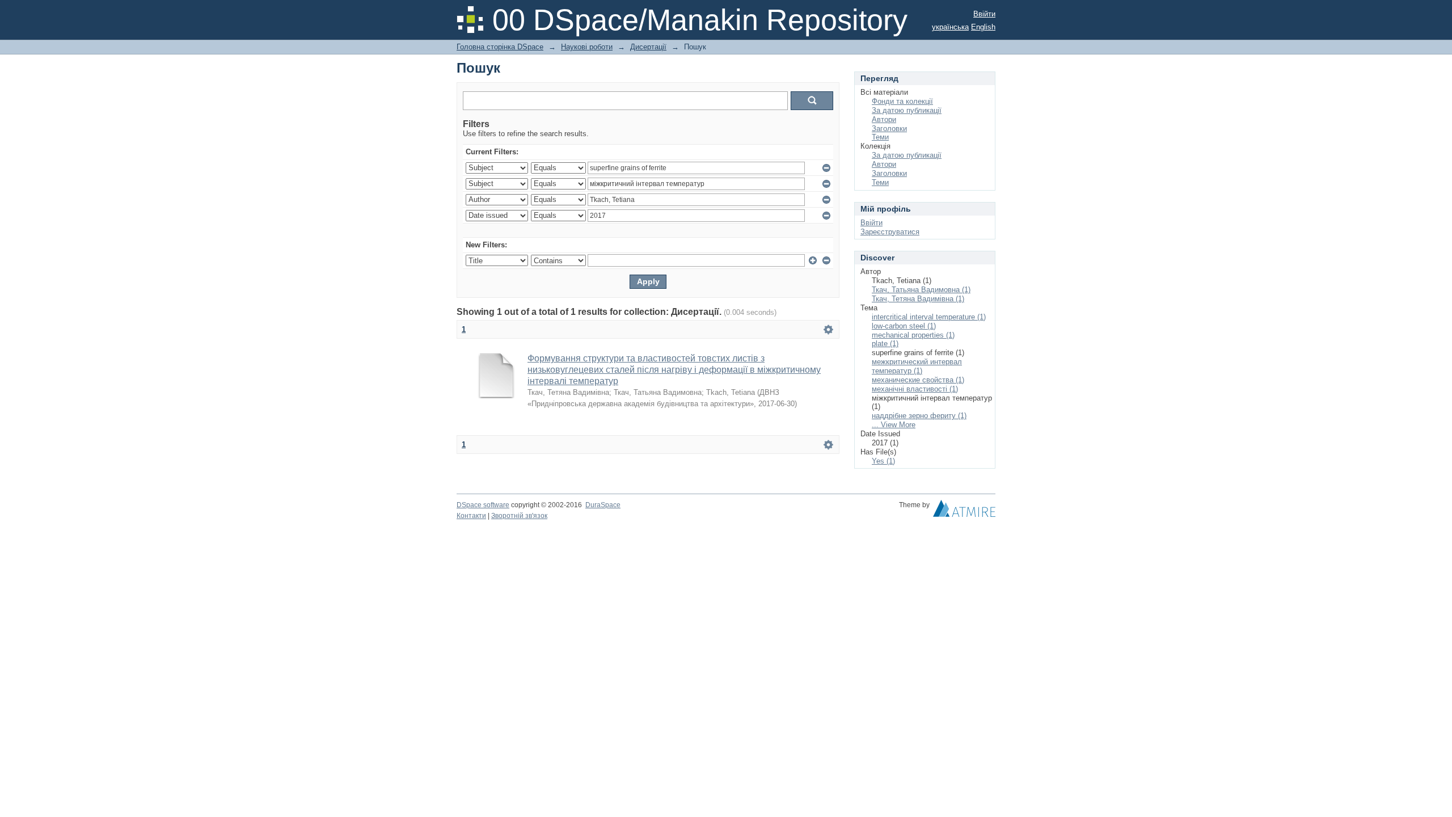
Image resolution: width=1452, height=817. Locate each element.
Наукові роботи (587, 47)
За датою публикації (907, 110)
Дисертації (648, 47)
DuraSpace (603, 505)
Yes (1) (883, 461)
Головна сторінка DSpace (500, 47)
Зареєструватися (889, 232)
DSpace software (483, 505)
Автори (884, 119)
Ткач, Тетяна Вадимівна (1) (918, 298)
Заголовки (889, 128)
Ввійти (984, 14)
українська (950, 27)
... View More (893, 424)
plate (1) (885, 343)
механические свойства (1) (918, 380)
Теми (880, 137)
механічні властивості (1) (915, 389)
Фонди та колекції (902, 101)
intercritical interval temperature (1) (929, 317)
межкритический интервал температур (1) (917, 366)
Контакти (471, 516)
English (983, 27)
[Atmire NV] (964, 511)
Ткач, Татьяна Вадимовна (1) (921, 289)
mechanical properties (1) (913, 335)
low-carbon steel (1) (904, 326)
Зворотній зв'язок (519, 516)
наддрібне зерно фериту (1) (919, 415)
